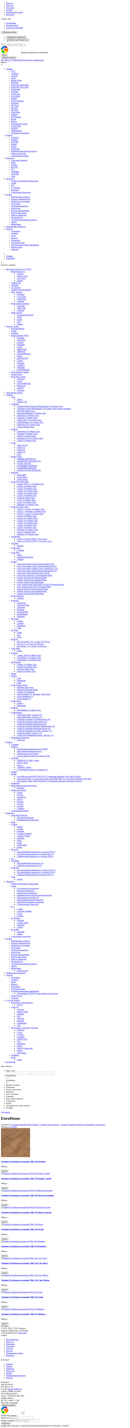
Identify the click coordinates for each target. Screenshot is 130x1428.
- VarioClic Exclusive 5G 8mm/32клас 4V (33, 719)
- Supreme (20, 925)
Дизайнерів (11, 23)
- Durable (20, 920)
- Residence (21, 626)
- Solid (19, 843)
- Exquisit (20, 610)
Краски (14, 238)
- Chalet (19, 621)
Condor (14, 165)
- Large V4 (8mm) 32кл (26, 500)
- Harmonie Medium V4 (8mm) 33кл (31, 413)
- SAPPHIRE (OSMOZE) (26, 466)
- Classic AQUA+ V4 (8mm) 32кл (30, 484)
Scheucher (15, 149)
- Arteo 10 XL (22, 445)
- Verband (20, 301)
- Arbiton (19, 274)
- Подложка (21, 1053)
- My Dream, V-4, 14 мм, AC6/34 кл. (31, 646)
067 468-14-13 (7, 60)
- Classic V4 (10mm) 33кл (27, 520)
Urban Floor (16, 126)
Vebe (13, 176)
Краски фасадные (18, 213)
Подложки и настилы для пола (24, 1028)
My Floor (15, 105)
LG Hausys (15, 188)
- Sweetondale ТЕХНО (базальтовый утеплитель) (37, 993)
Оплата (9, 10)
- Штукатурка (22, 971)
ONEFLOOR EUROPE (21, 290)
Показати (5, 1127)
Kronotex (15, 103)
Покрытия (15, 240)
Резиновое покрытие (20, 133)
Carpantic (15, 137)
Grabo (13, 183)
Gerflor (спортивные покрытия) (24, 181)
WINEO (14, 128)
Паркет (9, 135)
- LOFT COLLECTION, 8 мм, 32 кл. (31, 539)
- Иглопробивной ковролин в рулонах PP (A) (35, 872)
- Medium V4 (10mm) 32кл (27, 504)
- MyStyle (20, 1019)
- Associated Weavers (24, 315)
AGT (13, 71)
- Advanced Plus (22, 605)
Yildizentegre (16, 131)
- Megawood (21, 349)
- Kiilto (19, 1060)
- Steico (19, 1046)
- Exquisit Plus (22, 612)
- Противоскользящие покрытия (30, 902)
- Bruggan (20, 338)
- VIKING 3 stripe (23, 767)
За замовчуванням (19, 1125)
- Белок (19, 792)
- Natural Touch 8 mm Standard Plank (31, 591)
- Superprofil (21, 1023)
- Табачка (20, 808)
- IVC (18, 322)
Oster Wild (15, 112)
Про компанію (12, 1339)
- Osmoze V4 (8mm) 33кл (26, 418)
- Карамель (21, 797)
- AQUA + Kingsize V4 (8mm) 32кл (31, 511)
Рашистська (23, 40)
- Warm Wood (22, 479)
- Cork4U (20, 1035)
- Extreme (20, 831)
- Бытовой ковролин (25, 817)
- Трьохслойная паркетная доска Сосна (33, 756)
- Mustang (20, 838)
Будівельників (12, 25)
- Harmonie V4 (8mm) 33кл (27, 415)
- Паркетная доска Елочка (27, 754)
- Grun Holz (21, 297)
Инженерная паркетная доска (24, 151)
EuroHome (15, 89)
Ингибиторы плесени (20, 197)
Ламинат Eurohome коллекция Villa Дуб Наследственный (27, 1195)
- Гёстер (19, 795)
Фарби (9, 195)
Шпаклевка (16, 224)
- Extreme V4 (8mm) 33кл (27, 434)
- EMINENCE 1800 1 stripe (27, 760)
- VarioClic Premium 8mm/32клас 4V (31, 724)
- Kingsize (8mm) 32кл (25, 498)
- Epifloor (20, 1014)
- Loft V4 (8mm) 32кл (25, 669)
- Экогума (20, 740)
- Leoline (19, 916)
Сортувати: (6, 1125)
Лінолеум (10, 179)
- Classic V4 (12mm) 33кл (27, 493)
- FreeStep (20, 294)
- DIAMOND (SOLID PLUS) (28, 461)
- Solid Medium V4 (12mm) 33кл (29, 422)
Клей (13, 236)
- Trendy (19, 927)
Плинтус (15, 1007)
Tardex (14, 331)
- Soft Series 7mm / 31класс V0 (29, 715)
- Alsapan (20, 1009)
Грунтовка (15, 231)
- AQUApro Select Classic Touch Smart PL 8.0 (35, 564)
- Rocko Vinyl (22, 276)
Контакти (10, 14)
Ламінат (9, 69)
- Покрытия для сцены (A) (27, 897)
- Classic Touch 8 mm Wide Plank (30, 582)
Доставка (10, 8)
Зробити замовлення (35, 60)
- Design (19, 703)
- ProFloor (20, 1030)
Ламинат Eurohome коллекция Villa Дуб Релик (22, 1229)
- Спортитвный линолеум (27, 904)
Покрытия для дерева (20, 201)
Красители (15, 208)
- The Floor (20, 278)
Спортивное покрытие (21, 192)
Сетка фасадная (18, 243)
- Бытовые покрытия (25, 891)
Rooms (14, 121)
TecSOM (15, 174)
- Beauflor (20, 932)
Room (13, 119)
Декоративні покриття (15, 227)
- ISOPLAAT (21, 1039)
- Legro (19, 347)
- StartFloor (20, 1044)
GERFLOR (16, 283)
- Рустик (19, 804)
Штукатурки (16, 247)
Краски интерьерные (20, 211)
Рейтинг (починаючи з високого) (91, 1125)
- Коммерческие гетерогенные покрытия (33, 895)
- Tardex (19, 361)
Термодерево (16, 374)
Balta (13, 163)
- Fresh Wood (21, 477)
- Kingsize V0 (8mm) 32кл (27, 530)
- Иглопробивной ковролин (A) (29, 863)
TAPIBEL (15, 172)
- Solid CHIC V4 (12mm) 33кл (29, 420)
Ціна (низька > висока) (37, 1125)
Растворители (17, 217)
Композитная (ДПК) (20, 335)
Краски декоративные (20, 199)
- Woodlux (20, 367)
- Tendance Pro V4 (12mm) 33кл (29, 438)
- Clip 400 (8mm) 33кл (25, 411)
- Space (19, 847)
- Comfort (20, 550)
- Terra (19, 637)
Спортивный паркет (20, 156)
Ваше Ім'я (5, 1418)
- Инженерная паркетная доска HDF (32, 749)
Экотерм (15, 249)
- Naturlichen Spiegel (24, 557)
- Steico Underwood (24, 1048)
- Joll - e (19, 765)
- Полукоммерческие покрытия (29, 900)
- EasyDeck (21, 340)
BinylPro (14, 83)
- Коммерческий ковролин (27, 820)
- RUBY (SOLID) (23, 463)
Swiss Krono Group (19, 124)
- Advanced (21, 603)
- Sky (18, 635)
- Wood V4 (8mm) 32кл (26, 671)
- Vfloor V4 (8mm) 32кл (26, 441)
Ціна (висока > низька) (58, 1125)
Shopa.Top (22, 1333)
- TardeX (19, 388)
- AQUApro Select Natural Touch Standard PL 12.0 (37, 568)
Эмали (14, 222)
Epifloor (14, 140)
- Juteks (19, 934)
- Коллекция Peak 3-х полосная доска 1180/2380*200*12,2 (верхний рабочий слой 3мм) (53, 779)
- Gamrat (19, 342)
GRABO (15, 142)
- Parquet (19, 546)
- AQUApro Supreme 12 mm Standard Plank (34, 575)
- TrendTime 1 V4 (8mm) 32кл (28, 658)
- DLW (19, 317)
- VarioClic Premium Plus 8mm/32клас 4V (33, 728)
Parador (14, 115)
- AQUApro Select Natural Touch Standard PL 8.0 (36, 571)
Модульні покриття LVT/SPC (18, 269)
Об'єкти (9, 1349)
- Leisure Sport (22, 923)
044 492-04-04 (19, 60)
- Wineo (19, 281)
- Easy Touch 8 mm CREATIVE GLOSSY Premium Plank (40, 584)
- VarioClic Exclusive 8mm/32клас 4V (31, 722)
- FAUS (19, 1005)
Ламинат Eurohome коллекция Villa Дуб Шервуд (23, 1314)
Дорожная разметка (19, 206)
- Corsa (19, 913)
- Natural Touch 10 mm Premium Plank (32, 589)
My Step (14, 108)
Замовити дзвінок (8, 58)
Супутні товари (13, 1000)
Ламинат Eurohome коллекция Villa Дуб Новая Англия (26, 1212)
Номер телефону (8, 1420)
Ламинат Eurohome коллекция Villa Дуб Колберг (23, 1161)
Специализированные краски (24, 220)
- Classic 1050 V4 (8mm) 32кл (28, 655)
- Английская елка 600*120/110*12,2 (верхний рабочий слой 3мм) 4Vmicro (48, 776)
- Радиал (19, 801)
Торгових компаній (14, 28)
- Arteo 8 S (20, 447)
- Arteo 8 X (20, 452)
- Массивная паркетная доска (29, 751)
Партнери (10, 1344)
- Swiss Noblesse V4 (24, 696)
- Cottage (20, 623)
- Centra (19, 909)
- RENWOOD (22, 358)
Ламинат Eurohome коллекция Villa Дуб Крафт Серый (26, 1178)
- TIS (18, 1025)
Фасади (9, 229)
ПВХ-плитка (16, 313)
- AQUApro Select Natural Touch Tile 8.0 (33, 573)
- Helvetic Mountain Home (27, 690)
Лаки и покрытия (18, 215)
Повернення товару (14, 12)
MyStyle (14, 110)
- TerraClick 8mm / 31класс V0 (29, 717)
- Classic (19, 829)
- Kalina (19, 324)
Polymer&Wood (17, 329)
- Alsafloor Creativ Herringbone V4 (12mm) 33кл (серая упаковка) (43, 409)
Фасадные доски (18, 377)
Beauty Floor (16, 80)
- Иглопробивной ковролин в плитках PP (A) (35, 852)
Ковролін (10, 158)
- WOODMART (23, 370)
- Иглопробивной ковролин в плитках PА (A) (36, 870)
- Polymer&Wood (23, 354)
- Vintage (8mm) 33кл (25, 427)
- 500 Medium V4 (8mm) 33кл (28, 710)
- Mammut (20, 616)
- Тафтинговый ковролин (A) (29, 865)
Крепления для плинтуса (22, 1003)
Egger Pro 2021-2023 (20, 87)
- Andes (19, 879)
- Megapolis (21, 706)
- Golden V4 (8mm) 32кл (26, 667)
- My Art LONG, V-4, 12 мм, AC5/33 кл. (33, 642)
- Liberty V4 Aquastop (25, 692)
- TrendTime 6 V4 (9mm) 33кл (28, 660)
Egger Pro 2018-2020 (20, 85)
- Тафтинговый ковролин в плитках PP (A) (34, 856)
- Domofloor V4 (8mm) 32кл (28, 431)
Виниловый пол (18, 271)
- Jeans (19, 555)
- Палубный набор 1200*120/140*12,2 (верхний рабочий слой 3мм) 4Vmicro (49, 781)
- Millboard (20, 351)
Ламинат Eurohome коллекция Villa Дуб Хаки (22, 1297)
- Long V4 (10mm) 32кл (26, 502)
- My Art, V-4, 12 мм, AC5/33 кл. (30, 644)
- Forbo (19, 319)
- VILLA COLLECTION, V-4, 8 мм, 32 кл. (34, 541)
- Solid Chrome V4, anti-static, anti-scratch (33, 694)
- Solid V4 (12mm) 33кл (26, 436)
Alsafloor (15, 73)
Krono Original (17, 101)
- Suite (18, 683)
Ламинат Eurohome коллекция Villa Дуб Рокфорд (23, 1246)
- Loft (18, 678)
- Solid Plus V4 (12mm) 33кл (28, 425)
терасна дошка (12, 326)
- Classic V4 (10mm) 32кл (27, 491)
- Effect (19, 399)
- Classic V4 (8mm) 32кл (26, 495)
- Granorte (20, 1037)
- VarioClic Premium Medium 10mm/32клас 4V (35, 726)
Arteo (13, 78)
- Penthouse (21, 680)
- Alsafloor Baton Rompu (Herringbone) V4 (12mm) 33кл (39, 406)
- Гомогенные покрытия (26, 893)
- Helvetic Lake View (25, 687)
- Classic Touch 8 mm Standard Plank (31, 580)
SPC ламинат (17, 292)
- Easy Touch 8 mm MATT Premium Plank (33, 587)
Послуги (10, 5)
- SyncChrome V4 (23, 699)
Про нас (9, 3)
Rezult (13, 147)
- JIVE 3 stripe (22, 763)
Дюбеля (14, 233)
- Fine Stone (21, 475)
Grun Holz (15, 96)
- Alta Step (20, 306)
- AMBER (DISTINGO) (26, 459)
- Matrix (19, 827)
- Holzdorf (20, 345)
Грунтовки (15, 204)
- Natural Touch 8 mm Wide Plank (30, 594)
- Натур (19, 799)
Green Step (15, 94)
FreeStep (14, 92)
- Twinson (20, 363)
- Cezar (19, 1032)
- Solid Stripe (21, 845)
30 (13, 1127)
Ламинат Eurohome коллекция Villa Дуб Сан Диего (24, 1263)
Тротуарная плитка (14, 393)
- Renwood (20, 386)
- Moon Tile (21, 308)
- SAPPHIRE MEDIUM (26, 468)
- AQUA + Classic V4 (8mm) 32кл (30, 509)
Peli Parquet (16, 117)
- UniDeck (20, 365)
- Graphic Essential (23, 833)
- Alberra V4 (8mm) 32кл (26, 664)
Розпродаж (10, 1062)
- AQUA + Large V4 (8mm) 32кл (30, 514)
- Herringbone (22, 614)
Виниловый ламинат (20, 303)
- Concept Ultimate (23, 911)
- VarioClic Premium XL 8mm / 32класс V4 (34, 731)
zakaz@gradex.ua (14, 1389)
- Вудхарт (20, 788)
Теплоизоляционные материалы (25, 245)
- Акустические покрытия (27, 888)
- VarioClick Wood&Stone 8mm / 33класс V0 (34, 735)
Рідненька (21, 37)
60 (16, 1127)
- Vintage (20, 559)
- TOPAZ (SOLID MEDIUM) (28, 470)
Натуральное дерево (20, 372)
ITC (12, 169)
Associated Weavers (19, 160)
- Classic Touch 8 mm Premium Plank (31, 578)
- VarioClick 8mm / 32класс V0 (29, 733)
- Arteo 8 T (20, 450)
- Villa (18, 628)
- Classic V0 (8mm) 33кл (26, 489)
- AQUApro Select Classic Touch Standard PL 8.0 (36, 566)
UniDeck (15, 333)
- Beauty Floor (22, 1012)
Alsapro (14, 76)
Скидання (5, 1112)
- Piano (19, 651)
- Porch (19, 356)
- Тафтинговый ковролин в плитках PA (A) (35, 854)
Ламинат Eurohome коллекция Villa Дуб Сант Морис (25, 1280)
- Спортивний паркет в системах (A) (32, 770)
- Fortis (19, 632)
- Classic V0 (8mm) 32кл (26, 486)
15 (11, 1127)
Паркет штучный (18, 153)
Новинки (72, 1125)
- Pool (18, 454)
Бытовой (15, 190)
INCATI (14, 167)
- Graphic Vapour (23, 836)
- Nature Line (21, 402)
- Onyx (19, 840)
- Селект (19, 806)
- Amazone (20, 607)
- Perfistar (20, 1021)
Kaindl (14, 99)
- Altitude (20, 598)
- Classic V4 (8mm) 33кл (26, 527)
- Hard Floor (21, 299)
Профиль (15, 1055)
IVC (13, 185)
